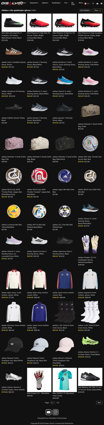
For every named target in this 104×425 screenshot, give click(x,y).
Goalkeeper (56, 3)
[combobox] (87, 3)
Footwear (22, 3)
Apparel (45, 3)
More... (81, 3)
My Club (73, 3)
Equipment (34, 3)
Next (99, 402)
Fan (65, 3)
